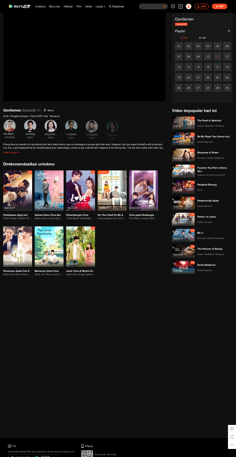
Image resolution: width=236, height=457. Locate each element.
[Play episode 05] (218, 46)
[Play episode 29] (218, 88)
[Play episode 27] (198, 88)
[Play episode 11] (218, 56)
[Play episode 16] (208, 67)
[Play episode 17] (218, 67)
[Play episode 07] (179, 56)
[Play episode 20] (189, 77)
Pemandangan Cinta (77, 214)
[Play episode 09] (198, 56)
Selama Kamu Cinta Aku (48, 214)
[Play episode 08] (189, 56)
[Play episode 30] (227, 88)
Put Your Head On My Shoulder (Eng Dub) (120, 214)
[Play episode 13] (179, 67)
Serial (88, 6)
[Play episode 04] (208, 46)
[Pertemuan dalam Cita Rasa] (17, 246)
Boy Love (54, 6)
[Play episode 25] (179, 88)
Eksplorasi (118, 6)
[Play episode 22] (208, 77)
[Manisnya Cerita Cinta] (49, 246)
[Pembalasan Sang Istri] (17, 190)
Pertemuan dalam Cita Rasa (18, 270)
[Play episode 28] (208, 88)
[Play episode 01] (179, 46)
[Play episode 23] (218, 77)
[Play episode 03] (198, 46)
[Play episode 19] (179, 77)
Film (79, 6)
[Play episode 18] (227, 67)
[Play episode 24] (227, 77)
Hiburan (68, 6)
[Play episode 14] (189, 67)
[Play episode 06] (227, 46)
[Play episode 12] (227, 56)
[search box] (165, 6)
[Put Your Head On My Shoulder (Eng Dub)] (112, 190)
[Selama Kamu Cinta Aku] (49, 190)
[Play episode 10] (208, 56)
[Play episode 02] (189, 46)
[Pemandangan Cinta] (80, 190)
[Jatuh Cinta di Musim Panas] (80, 246)
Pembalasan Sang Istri (15, 214)
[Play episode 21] (198, 77)
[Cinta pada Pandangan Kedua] (143, 190)
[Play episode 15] (198, 67)
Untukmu (40, 6)
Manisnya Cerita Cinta (47, 270)
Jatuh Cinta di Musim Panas (81, 270)
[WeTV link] (20, 6)
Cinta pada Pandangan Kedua (145, 214)
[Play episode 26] (189, 88)
